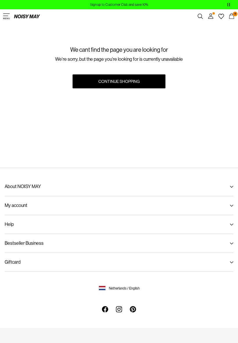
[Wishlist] (221, 16)
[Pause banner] (228, 4)
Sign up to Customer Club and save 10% (119, 5)
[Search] (200, 16)
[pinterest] (133, 309)
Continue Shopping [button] (119, 81)
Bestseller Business (24, 243)
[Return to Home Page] (27, 16)
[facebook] (105, 309)
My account (16, 205)
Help (9, 224)
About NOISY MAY (23, 186)
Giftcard (13, 262)
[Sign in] (210, 16)
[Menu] (6, 16)
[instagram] (119, 309)
